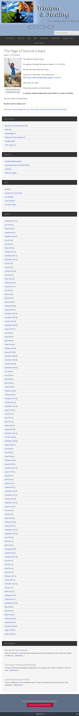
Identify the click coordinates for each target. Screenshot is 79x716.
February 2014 (9, 522)
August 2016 (9, 445)
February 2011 (9, 595)
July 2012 (8, 561)
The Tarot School (10, 205)
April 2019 (8, 340)
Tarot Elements (10, 201)
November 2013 (10, 530)
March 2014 (9, 518)
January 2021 (9, 286)
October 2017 (9, 402)
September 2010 (10, 603)
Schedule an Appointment (40, 705)
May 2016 (8, 452)
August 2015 (9, 472)
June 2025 (8, 225)
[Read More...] (19, 656)
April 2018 (8, 383)
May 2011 (8, 588)
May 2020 (8, 294)
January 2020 (9, 310)
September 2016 (10, 441)
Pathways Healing (10, 173)
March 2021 (9, 279)
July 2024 (8, 240)
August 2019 (9, 329)
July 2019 (8, 333)
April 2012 (8, 572)
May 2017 (8, 418)
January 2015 (9, 487)
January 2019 (9, 352)
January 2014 (9, 526)
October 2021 (9, 271)
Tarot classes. (9, 145)
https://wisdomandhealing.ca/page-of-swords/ (44, 77)
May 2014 (8, 514)
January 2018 (9, 395)
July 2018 (8, 371)
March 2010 (9, 615)
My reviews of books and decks (15, 126)
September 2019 (10, 325)
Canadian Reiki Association (13, 161)
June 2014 (8, 510)
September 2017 (10, 406)
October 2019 (9, 321)
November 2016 (10, 433)
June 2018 (8, 375)
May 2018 (8, 379)
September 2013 (10, 533)
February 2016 (9, 460)
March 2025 (9, 229)
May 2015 (8, 476)
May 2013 (8, 541)
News (6, 129)
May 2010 (8, 607)
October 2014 (9, 499)
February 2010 (9, 618)
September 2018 (10, 368)
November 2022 (10, 259)
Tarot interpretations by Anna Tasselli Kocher (53, 109)
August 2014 (9, 506)
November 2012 (10, 557)
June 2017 (8, 414)
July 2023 (8, 244)
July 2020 (8, 290)
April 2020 (8, 298)
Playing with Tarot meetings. (16, 650)
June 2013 (8, 537)
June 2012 (8, 564)
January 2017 (9, 429)
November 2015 (10, 468)
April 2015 (8, 479)
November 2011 (10, 584)
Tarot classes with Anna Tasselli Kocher (20, 665)
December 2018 (10, 356)
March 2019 (9, 344)
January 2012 (9, 580)
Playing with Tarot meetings (14, 137)
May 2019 (8, 337)
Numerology (9, 133)
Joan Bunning (9, 197)
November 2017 (10, 398)
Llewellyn (8, 169)
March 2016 (9, 456)
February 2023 (9, 252)
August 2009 (9, 630)
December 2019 (10, 313)
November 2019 (10, 317)
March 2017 (9, 425)
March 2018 (9, 387)
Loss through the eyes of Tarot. (17, 679)
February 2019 (9, 348)
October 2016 (9, 437)
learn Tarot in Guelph (33, 109)
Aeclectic (8, 189)
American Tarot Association (13, 193)
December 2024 (10, 236)
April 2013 (8, 545)
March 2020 (9, 302)
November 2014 (10, 495)
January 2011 (9, 599)
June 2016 (8, 449)
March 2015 (9, 483)
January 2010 (9, 622)
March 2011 (9, 591)
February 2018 (9, 391)
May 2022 (8, 267)
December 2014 (10, 491)
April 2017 (8, 422)
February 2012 (9, 576)
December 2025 (10, 221)
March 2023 (9, 248)
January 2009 (9, 634)
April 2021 (8, 275)
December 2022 (10, 256)
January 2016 (9, 464)
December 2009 (10, 626)
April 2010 (8, 611)
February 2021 (9, 283)
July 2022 (8, 263)
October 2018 (9, 364)
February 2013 (9, 549)
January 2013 (9, 553)
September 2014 (10, 503)
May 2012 (8, 568)
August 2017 (9, 410)
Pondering (15, 109)
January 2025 (9, 232)
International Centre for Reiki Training (17, 165)
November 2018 (10, 360)
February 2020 (9, 306)
